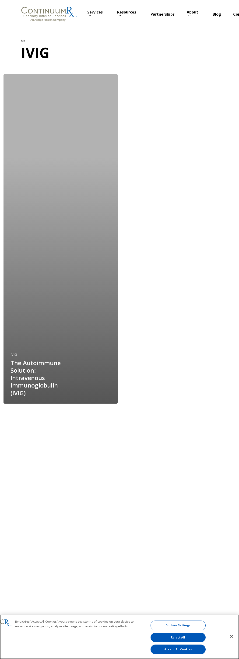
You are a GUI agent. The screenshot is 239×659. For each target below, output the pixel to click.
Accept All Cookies (178, 649)
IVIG (14, 354)
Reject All (178, 637)
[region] (119, 637)
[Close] (231, 636)
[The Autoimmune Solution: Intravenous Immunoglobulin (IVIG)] (61, 239)
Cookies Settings (177, 625)
